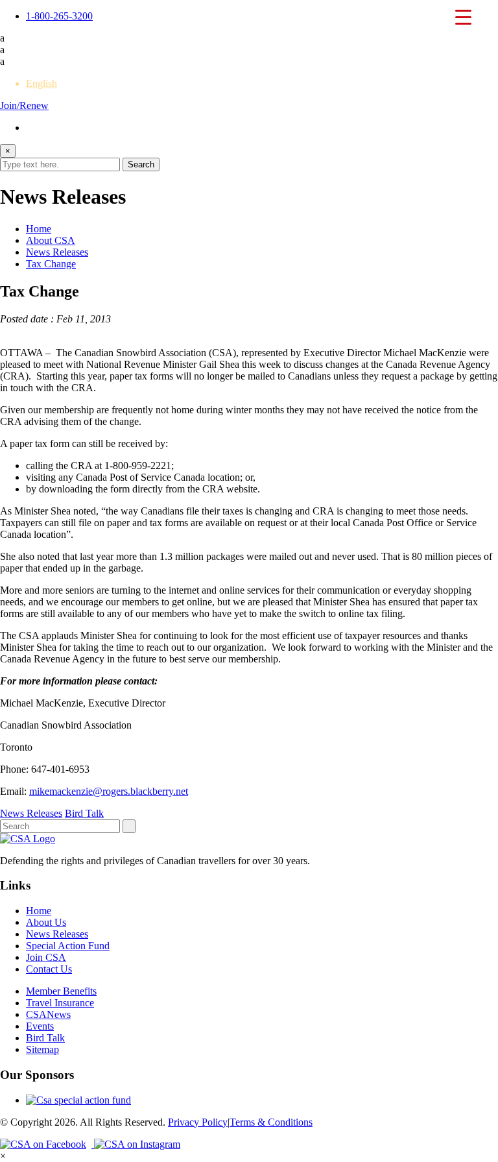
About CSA (50, 240)
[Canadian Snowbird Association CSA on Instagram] (137, 1144)
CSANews (48, 1014)
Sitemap (42, 1049)
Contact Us (49, 968)
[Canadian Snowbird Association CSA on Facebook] (47, 1144)
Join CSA (46, 957)
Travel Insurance (60, 1002)
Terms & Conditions (271, 1122)
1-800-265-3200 (59, 15)
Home (38, 228)
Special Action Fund (68, 945)
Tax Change (51, 263)
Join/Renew (24, 105)
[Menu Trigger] (463, 16)
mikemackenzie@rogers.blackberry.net (108, 791)
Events (40, 1026)
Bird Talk (84, 813)
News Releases (57, 252)
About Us (46, 922)
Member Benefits (61, 991)
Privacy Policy (198, 1122)
